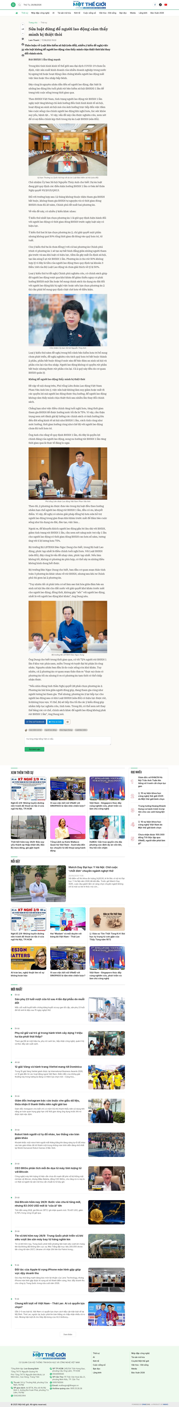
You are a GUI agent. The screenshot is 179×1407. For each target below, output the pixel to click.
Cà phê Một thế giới (140, 1361)
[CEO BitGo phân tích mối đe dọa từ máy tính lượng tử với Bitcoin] (106, 1178)
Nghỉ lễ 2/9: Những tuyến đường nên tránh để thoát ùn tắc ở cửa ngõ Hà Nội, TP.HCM (27, 806)
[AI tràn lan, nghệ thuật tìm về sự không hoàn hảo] (28, 958)
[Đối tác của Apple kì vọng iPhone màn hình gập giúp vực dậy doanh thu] (106, 1280)
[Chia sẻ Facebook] (23, 44)
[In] (67, 721)
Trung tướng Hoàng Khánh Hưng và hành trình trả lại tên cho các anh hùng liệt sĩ (152, 810)
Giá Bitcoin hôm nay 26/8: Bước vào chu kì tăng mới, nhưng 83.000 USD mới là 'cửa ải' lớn (48, 1203)
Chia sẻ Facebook (36, 722)
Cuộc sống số (89, 13)
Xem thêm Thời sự (22, 772)
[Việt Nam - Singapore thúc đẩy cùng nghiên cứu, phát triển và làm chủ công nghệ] (107, 788)
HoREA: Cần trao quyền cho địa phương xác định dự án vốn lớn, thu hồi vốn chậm (106, 845)
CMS (146, 1404)
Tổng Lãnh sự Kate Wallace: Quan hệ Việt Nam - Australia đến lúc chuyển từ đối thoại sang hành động (67, 846)
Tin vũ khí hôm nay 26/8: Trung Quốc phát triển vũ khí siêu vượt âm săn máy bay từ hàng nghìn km (49, 1237)
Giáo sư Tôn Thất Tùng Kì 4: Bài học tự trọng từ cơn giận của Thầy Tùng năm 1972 (107, 936)
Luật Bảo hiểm (81, 730)
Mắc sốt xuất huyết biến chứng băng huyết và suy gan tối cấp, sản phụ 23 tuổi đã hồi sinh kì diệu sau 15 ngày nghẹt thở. (50, 1008)
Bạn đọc (123, 13)
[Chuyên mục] (13, 4)
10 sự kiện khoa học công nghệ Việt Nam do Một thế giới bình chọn (150, 824)
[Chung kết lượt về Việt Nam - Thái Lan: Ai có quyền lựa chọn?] (106, 1314)
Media (133, 13)
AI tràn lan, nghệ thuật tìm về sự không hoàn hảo (27, 974)
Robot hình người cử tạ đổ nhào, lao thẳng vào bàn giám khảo (47, 1136)
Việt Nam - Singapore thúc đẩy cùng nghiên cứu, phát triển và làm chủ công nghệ (106, 806)
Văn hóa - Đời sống (107, 13)
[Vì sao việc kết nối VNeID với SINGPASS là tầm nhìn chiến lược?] (68, 788)
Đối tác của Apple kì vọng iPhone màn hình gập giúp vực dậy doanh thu (48, 1271)
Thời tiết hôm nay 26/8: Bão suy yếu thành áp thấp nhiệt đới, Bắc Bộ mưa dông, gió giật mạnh (28, 845)
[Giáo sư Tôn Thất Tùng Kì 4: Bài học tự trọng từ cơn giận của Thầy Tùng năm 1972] (107, 919)
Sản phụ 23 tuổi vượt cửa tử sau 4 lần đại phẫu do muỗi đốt (49, 1001)
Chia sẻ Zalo (56, 722)
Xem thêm (68, 1334)
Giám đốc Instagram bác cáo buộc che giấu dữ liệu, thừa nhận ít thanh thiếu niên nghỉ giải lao (47, 1102)
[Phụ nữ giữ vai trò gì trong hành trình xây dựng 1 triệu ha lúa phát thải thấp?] (106, 1043)
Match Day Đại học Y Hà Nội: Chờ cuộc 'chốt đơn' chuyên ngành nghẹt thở (93, 869)
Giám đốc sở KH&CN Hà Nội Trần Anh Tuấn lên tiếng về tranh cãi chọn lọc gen (152, 781)
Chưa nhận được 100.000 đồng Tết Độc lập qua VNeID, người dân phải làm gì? (151, 839)
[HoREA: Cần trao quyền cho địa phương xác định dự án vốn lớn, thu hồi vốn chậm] (107, 827)
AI (53, 13)
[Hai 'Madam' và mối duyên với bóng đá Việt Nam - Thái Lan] (68, 919)
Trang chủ (33, 22)
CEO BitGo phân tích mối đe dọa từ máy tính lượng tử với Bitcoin (48, 1170)
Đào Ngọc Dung (66, 730)
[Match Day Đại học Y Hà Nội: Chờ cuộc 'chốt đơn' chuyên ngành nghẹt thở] (38, 883)
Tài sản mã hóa (64, 13)
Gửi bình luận (34, 749)
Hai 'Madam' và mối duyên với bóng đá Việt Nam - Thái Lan (66, 935)
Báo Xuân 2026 (157, 13)
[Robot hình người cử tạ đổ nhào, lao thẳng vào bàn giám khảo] (106, 1144)
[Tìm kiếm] (19, 4)
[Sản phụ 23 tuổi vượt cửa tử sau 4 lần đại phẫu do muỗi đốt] (106, 1009)
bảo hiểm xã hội (35, 730)
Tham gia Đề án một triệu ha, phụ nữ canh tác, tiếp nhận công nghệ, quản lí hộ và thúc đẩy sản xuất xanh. (49, 1042)
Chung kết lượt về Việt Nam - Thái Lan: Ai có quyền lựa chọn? (50, 1305)
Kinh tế (77, 13)
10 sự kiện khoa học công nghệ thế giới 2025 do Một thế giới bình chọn (151, 796)
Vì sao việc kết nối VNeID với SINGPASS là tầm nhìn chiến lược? (67, 804)
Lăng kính (143, 13)
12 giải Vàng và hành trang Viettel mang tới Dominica (48, 1066)
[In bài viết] (23, 55)
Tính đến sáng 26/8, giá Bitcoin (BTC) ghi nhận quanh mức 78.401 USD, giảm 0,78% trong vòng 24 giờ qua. (49, 1211)
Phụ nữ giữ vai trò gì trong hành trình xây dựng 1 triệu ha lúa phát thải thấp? (48, 1034)
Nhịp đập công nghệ (40, 13)
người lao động (50, 730)
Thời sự (24, 13)
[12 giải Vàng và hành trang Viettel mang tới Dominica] (106, 1077)
